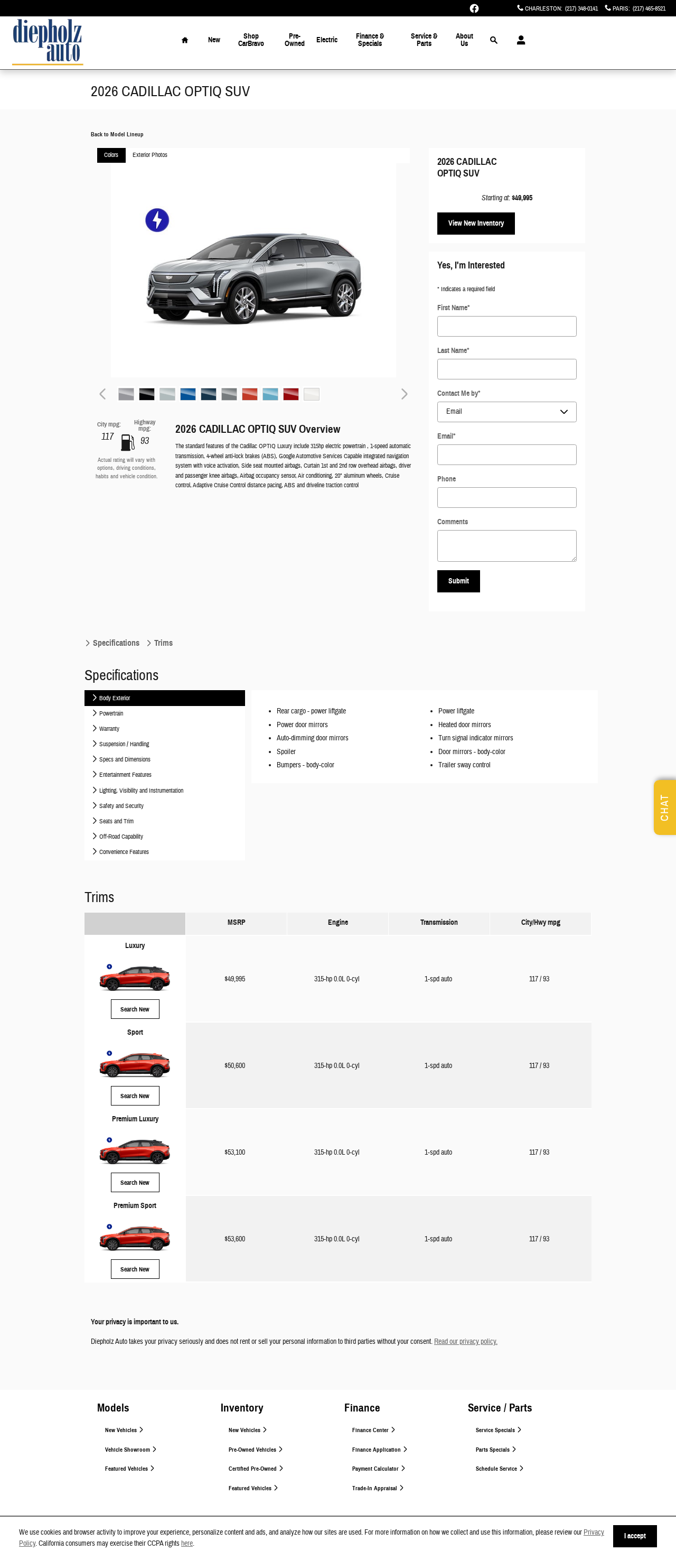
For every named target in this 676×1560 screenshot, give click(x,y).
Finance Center (371, 1430)
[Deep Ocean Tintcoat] (208, 394)
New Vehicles (121, 1430)
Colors (111, 155)
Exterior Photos (150, 155)
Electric (326, 39)
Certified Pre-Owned (253, 1468)
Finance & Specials (370, 40)
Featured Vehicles (127, 1468)
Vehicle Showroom (128, 1449)
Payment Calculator (376, 1468)
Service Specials (496, 1430)
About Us (464, 40)
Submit (458, 581)
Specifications (116, 643)
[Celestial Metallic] (167, 394)
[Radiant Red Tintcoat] (291, 394)
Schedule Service (497, 1468)
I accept (635, 1535)
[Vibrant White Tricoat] (311, 394)
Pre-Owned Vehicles (253, 1449)
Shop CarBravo (251, 40)
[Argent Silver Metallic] (126, 394)
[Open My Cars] (518, 40)
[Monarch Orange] (249, 394)
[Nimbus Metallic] (270, 394)
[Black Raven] (146, 394)
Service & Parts (424, 40)
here (187, 1543)
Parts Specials (493, 1449)
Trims (162, 643)
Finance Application (377, 1449)
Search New (134, 1009)
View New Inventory (476, 223)
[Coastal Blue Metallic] (188, 394)
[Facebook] (474, 8)
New (214, 39)
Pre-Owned (295, 40)
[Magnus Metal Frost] (229, 394)
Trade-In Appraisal (375, 1488)
